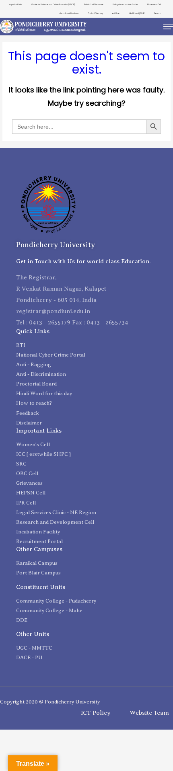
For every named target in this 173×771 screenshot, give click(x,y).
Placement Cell (154, 4)
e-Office (115, 13)
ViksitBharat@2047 (136, 13)
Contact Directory (95, 13)
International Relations (68, 13)
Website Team (149, 712)
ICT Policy (96, 712)
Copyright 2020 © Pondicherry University (50, 702)
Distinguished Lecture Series (125, 4)
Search (157, 13)
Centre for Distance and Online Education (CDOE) (53, 4)
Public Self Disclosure (93, 4)
